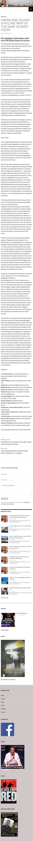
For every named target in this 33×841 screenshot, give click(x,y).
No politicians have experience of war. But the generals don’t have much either (16, 442)
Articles (3, 16)
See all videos (5, 630)
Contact (3, 712)
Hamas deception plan (21, 613)
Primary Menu (31, 9)
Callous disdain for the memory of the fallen (20, 526)
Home (2, 695)
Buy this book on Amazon (8, 679)
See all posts (4, 597)
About (3, 705)
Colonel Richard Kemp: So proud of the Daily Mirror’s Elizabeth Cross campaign (14, 451)
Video (2, 702)
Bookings (3, 709)
